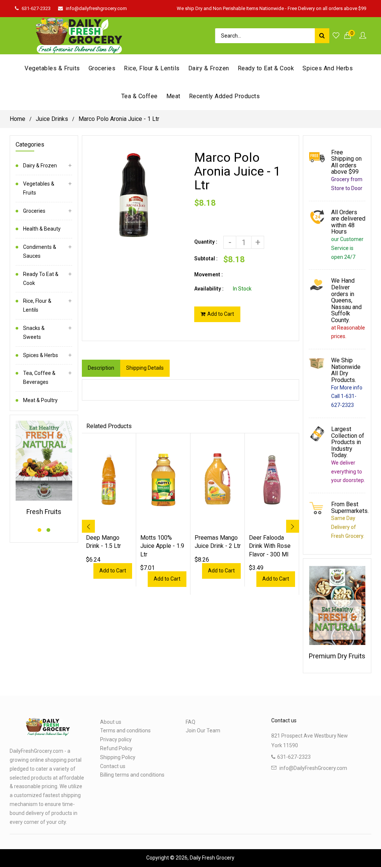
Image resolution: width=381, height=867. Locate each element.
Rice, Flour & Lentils (37, 305)
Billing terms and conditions (132, 775)
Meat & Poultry (40, 400)
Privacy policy (116, 739)
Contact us (112, 766)
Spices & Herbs (40, 355)
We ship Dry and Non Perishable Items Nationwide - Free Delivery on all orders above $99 (271, 8)
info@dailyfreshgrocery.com (96, 8)
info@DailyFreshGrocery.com (313, 768)
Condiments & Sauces (39, 251)
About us (110, 722)
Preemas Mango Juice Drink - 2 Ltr (218, 541)
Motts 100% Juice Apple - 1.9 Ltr (162, 546)
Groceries (34, 211)
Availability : (209, 289)
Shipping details (145, 368)
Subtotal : (206, 258)
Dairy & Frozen (40, 165)
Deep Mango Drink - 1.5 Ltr (103, 541)
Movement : (208, 274)
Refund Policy (116, 748)
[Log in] (362, 36)
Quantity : (205, 242)
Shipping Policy (117, 757)
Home (17, 118)
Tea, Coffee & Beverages (39, 377)
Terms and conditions (125, 730)
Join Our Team (203, 730)
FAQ (190, 722)
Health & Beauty (42, 229)
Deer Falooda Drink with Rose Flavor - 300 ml (270, 546)
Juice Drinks (52, 118)
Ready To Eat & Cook (40, 278)
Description (101, 368)
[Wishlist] (336, 36)
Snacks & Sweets (34, 332)
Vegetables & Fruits (38, 188)
